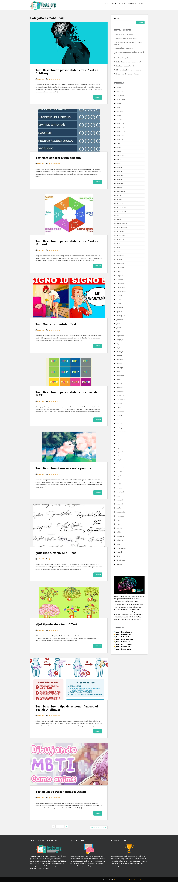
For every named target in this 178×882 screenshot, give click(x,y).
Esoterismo (120, 231)
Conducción (120, 155)
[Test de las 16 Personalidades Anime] (69, 764)
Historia (119, 296)
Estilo (118, 243)
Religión (119, 460)
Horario (119, 304)
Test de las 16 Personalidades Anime (61, 792)
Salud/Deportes (122, 472)
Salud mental (121, 468)
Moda (118, 372)
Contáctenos (124, 880)
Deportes (120, 175)
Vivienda (119, 564)
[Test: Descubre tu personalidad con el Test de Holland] (69, 214)
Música (119, 380)
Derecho (119, 179)
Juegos (119, 328)
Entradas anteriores (98, 827)
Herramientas (121, 292)
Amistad (119, 103)
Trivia (118, 544)
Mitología (120, 368)
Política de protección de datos (138, 880)
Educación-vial (121, 211)
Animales (120, 111)
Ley (118, 344)
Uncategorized (121, 548)
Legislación (120, 336)
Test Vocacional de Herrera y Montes (126, 74)
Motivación (120, 376)
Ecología (119, 199)
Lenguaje (120, 340)
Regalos (119, 448)
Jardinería (120, 320)
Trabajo (119, 528)
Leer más (98, 97)
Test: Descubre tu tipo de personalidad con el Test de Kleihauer (67, 707)
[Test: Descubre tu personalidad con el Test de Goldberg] (69, 43)
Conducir (119, 159)
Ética (118, 247)
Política (119, 408)
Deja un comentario (54, 79)
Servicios (119, 484)
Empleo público (122, 223)
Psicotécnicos (121, 432)
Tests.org (117, 880)
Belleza (119, 143)
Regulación (120, 452)
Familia (119, 251)
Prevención (120, 412)
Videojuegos (121, 560)
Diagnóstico (121, 187)
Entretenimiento (122, 227)
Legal (118, 332)
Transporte (120, 536)
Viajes (118, 556)
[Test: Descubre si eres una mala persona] (69, 447)
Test (112, 3)
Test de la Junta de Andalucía (123, 34)
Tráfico (119, 532)
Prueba (119, 420)
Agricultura (120, 95)
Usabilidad (120, 552)
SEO (118, 480)
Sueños (119, 508)
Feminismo (120, 256)
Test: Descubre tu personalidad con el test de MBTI (67, 393)
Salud (118, 464)
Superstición (121, 512)
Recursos (120, 440)
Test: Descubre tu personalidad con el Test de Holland (67, 242)
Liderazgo (120, 352)
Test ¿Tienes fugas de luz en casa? (125, 38)
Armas (119, 115)
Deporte (119, 171)
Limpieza (119, 356)
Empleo (119, 219)
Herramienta (121, 288)
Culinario (119, 167)
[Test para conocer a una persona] (69, 130)
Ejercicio (119, 215)
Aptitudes (122, 3)
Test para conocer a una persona (58, 158)
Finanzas (119, 260)
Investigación (121, 316)
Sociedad (120, 500)
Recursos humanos (123, 444)
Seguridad (120, 476)
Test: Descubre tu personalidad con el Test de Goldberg (67, 71)
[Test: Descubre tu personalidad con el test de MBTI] (69, 372)
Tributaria (120, 540)
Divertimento (121, 191)
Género (119, 272)
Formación (120, 264)
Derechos (120, 183)
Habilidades (132, 3)
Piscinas (119, 404)
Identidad (120, 308)
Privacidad (120, 416)
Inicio (106, 3)
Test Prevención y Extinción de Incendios (127, 70)
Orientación (120, 396)
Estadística (120, 239)
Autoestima (120, 127)
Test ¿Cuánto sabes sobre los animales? (127, 62)
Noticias (119, 384)
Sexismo (119, 488)
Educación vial (121, 207)
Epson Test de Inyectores (122, 58)
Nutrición (120, 388)
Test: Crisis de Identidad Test (56, 324)
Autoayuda (120, 123)
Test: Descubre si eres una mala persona (63, 468)
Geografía (120, 276)
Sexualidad (120, 492)
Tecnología (120, 516)
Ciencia (119, 147)
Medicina (119, 364)
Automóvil (120, 139)
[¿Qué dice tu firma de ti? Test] (69, 525)
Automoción (121, 131)
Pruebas (119, 424)
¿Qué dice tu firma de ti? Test (56, 553)
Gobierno (120, 280)
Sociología (120, 504)
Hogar (119, 300)
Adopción (120, 91)
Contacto (142, 3)
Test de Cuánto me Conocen (123, 48)
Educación (120, 203)
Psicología (120, 428)
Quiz (118, 436)
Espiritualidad (121, 235)
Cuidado (119, 163)
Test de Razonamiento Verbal (124, 66)
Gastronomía (121, 268)
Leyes (118, 348)
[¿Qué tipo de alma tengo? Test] (69, 602)
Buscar (116, 19)
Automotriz (120, 135)
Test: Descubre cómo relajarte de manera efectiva (128, 43)
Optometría (120, 392)
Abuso (119, 87)
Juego (118, 324)
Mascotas (120, 360)
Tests (118, 524)
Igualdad (119, 312)
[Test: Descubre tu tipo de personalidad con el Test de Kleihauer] (69, 679)
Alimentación (121, 99)
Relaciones (120, 456)
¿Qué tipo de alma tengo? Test (56, 624)
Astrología (120, 119)
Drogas (119, 195)
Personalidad (121, 400)
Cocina (119, 151)
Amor (118, 107)
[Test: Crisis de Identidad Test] (69, 298)
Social (118, 496)
